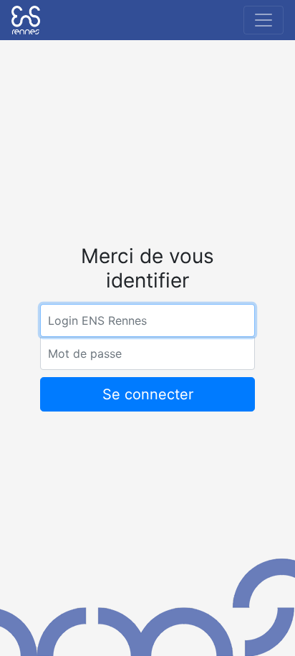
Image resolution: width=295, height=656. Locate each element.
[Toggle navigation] (263, 20)
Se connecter (147, 394)
